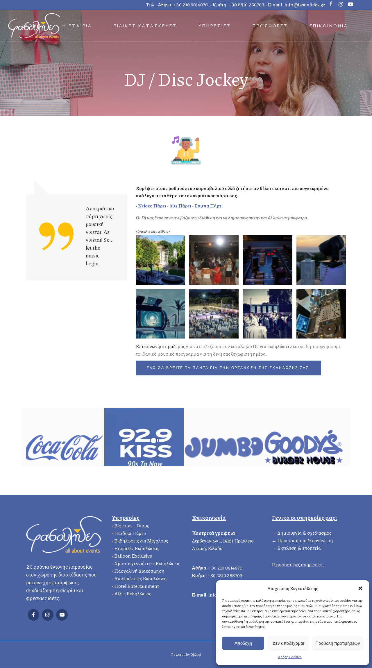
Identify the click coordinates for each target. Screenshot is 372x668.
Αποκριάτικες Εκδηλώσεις (140, 578)
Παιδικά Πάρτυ (130, 533)
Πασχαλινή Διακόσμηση (139, 570)
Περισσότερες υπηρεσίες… (298, 564)
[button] (360, 588)
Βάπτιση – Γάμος (131, 525)
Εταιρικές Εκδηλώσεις (136, 548)
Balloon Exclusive (133, 555)
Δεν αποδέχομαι (288, 643)
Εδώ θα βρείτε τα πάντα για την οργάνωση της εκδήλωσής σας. (228, 368)
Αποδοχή (243, 643)
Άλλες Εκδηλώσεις (132, 593)
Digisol (195, 654)
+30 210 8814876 (191, 4)
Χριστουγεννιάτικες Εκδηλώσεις (147, 563)
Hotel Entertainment (136, 586)
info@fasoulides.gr (305, 4)
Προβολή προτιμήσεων (337, 643)
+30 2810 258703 (246, 4)
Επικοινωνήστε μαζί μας (160, 346)
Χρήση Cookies (290, 656)
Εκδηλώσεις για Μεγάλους (141, 540)
